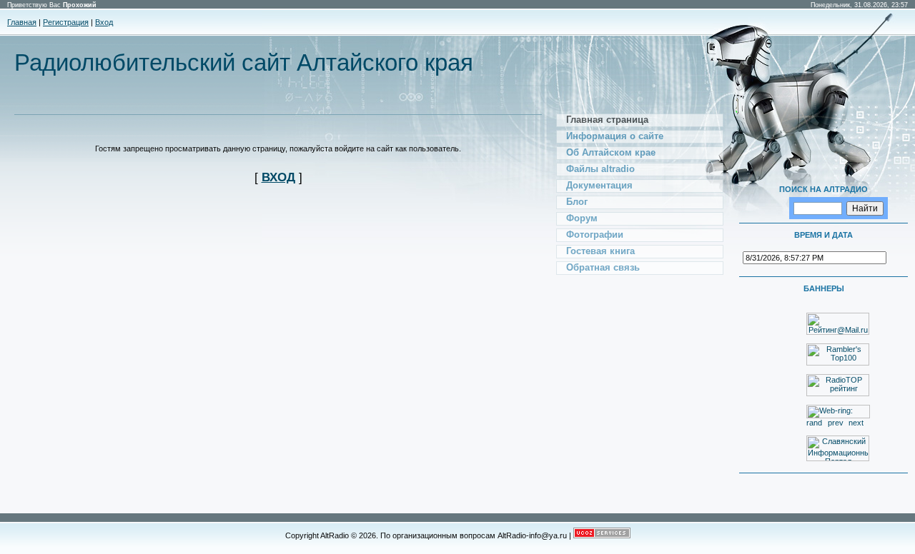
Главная (21, 22)
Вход (104, 22)
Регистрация (66, 22)
